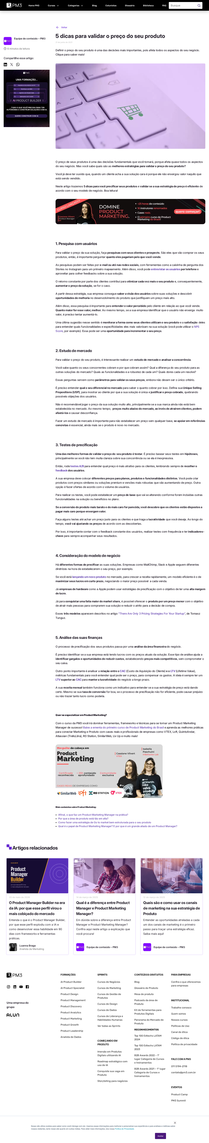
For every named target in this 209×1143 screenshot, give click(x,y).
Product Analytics (71, 1012)
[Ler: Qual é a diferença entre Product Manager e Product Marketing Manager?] (104, 875)
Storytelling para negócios (112, 1081)
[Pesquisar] (199, 5)
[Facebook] (27, 987)
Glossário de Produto (146, 988)
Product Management (73, 1000)
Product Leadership (72, 1030)
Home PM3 (33, 5)
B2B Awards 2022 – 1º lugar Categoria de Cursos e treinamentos (149, 1059)
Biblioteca (148, 5)
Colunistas (110, 5)
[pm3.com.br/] (14, 975)
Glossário (129, 5)
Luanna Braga (27, 945)
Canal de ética (179, 1032)
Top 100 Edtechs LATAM (148, 1045)
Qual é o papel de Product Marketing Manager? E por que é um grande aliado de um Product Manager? (117, 826)
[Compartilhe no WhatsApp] (18, 65)
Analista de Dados (71, 1037)
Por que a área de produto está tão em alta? (83, 818)
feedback (61, 470)
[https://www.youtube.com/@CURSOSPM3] (21, 987)
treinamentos (142, 1076)
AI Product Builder (71, 981)
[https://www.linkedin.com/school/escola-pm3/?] (15, 987)
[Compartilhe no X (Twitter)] (11, 65)
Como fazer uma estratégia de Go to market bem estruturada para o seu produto (104, 822)
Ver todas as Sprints (108, 1025)
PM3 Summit (178, 1100)
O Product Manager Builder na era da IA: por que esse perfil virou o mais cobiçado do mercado (37, 908)
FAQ (164, 5)
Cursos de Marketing (109, 988)
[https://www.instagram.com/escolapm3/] (8, 987)
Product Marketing (71, 1018)
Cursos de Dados (107, 1010)
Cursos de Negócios (108, 981)
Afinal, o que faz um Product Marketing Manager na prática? (93, 814)
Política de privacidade (184, 1044)
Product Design (69, 994)
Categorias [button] (73, 5)
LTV (172, 671)
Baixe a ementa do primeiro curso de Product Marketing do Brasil (123, 727)
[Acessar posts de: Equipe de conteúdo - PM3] (80, 947)
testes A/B (77, 466)
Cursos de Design (107, 1003)
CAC (122, 671)
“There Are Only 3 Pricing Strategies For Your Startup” (151, 613)
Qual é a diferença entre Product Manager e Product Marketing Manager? (103, 908)
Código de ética (180, 1038)
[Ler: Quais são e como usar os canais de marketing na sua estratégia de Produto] (171, 875)
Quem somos (178, 1013)
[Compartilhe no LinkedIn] (5, 65)
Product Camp (179, 1094)
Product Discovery (71, 1006)
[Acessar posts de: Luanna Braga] (13, 947)
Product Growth (70, 1024)
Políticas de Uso (180, 1025)
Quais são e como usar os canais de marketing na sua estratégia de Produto (171, 908)
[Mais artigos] (8, 41)
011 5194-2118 (179, 1066)
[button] (53, 5)
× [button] (175, 1121)
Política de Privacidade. (124, 1128)
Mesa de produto (144, 994)
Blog (94, 5)
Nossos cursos (179, 1019)
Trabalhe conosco (181, 1007)
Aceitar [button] (160, 1136)
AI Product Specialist (72, 988)
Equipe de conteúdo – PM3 (102, 947)
